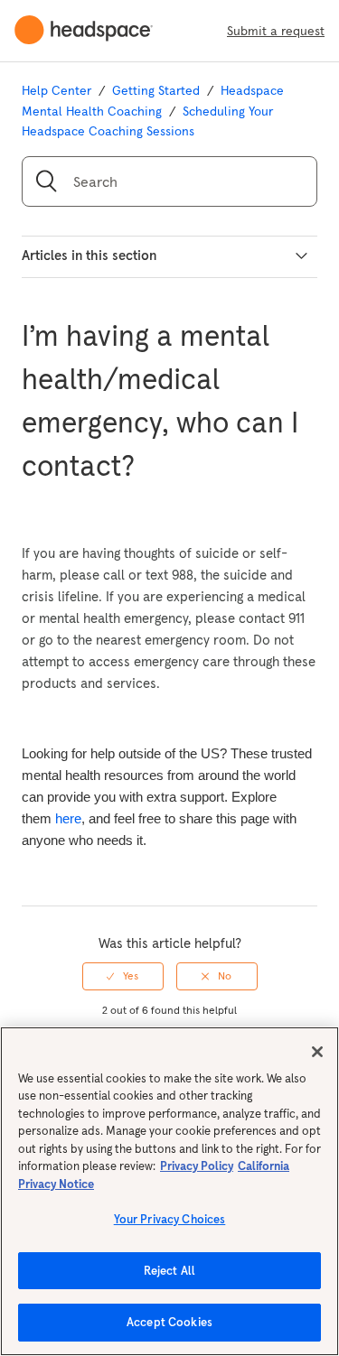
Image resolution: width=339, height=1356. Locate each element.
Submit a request (276, 31)
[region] (169, 1191)
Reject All (169, 1270)
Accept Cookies (169, 1322)
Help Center (56, 90)
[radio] (123, 975)
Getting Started (156, 90)
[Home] (90, 30)
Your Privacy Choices (170, 1219)
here (68, 818)
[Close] (317, 1052)
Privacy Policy (196, 1166)
